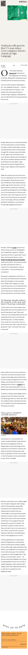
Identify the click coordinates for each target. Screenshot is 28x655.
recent (14, 247)
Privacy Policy (5, 647)
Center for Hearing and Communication (13, 259)
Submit (23, 644)
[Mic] (3, 3)
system (19, 384)
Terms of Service (23, 646)
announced (12, 73)
